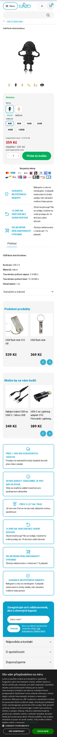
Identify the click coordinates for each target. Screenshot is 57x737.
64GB (10, 130)
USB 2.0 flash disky (15, 21)
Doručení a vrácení (14, 291)
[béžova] (19, 109)
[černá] (9, 109)
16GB (29, 123)
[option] (9, 85)
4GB (10, 123)
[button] (28, 725)
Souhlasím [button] (43, 731)
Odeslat (14, 628)
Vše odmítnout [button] (16, 731)
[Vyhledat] (48, 15)
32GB (39, 123)
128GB (21, 130)
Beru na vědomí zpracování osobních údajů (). (34, 628)
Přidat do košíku (37, 155)
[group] (17, 336)
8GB (19, 123)
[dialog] (28, 703)
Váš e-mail (15, 619)
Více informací (31, 722)
